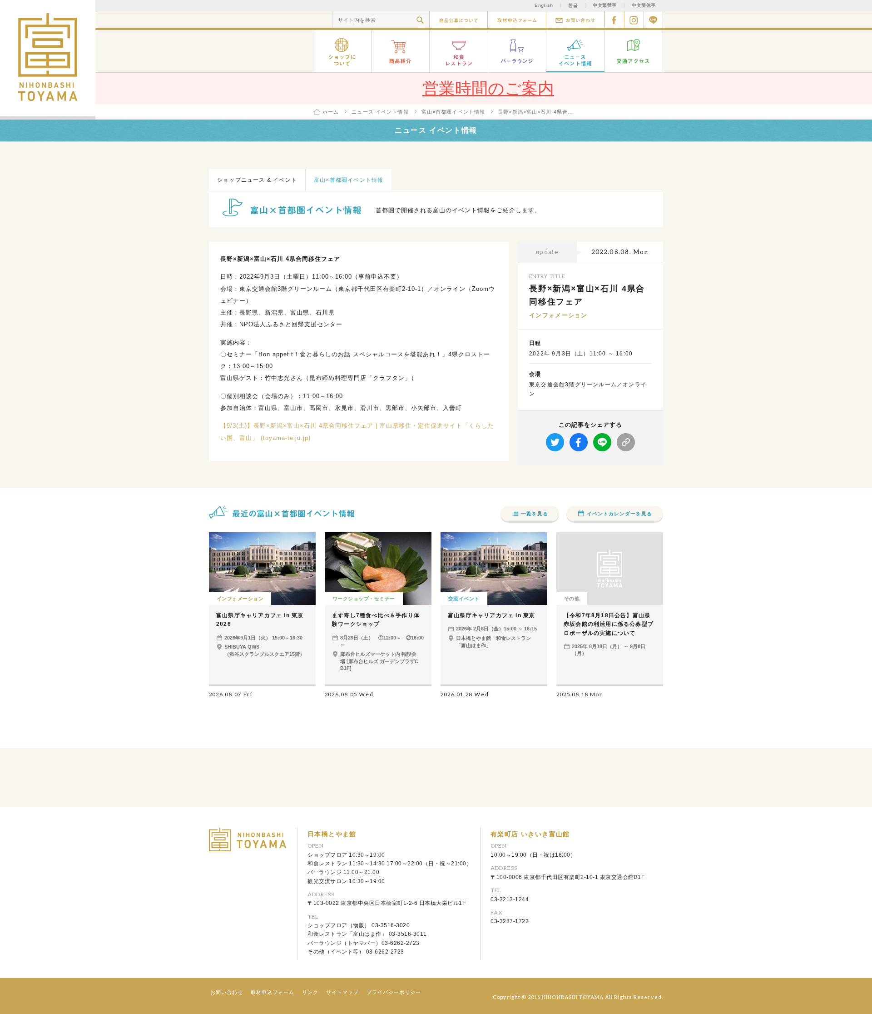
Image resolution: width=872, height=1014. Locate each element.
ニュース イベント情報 (575, 51)
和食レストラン (459, 51)
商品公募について (458, 19)
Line (653, 19)
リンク (310, 992)
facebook (614, 19)
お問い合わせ (575, 19)
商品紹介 (401, 51)
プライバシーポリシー (394, 992)
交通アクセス (633, 51)
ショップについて (342, 51)
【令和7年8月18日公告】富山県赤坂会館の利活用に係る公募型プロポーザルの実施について (609, 624)
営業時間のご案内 (488, 88)
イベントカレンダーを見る (619, 513)
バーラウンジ (517, 51)
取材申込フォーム (516, 19)
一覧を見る (534, 513)
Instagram (634, 19)
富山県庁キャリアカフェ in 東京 (491, 615)
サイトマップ (342, 992)
